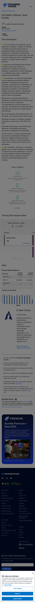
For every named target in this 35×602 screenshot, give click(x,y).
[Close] (33, 573)
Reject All (17, 593)
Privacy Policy (8, 585)
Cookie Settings (17, 588)
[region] (17, 586)
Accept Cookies (17, 598)
